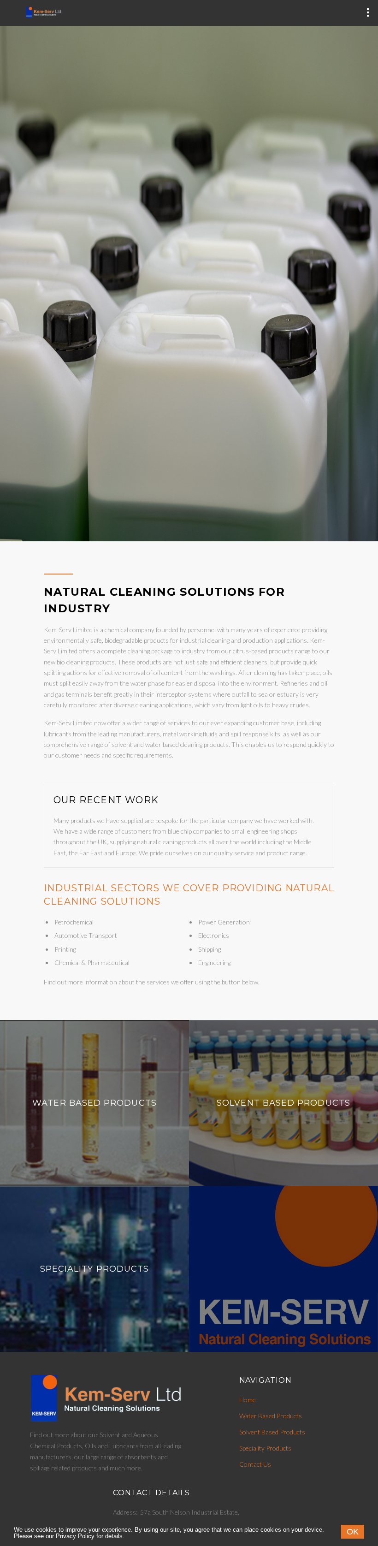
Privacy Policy (75, 1536)
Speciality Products (94, 1269)
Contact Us (255, 1464)
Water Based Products (94, 1103)
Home (247, 1400)
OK (353, 1531)
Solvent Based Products (283, 1103)
